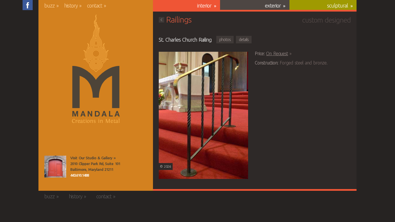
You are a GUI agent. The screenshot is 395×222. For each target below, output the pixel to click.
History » (73, 5)
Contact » (96, 5)
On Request (277, 53)
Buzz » (51, 5)
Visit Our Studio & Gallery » (92, 158)
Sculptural (337, 5)
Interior (204, 5)
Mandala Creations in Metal (96, 69)
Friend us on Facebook (28, 5)
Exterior (273, 5)
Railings (178, 19)
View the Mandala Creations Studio (55, 166)
